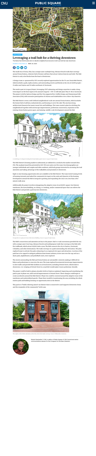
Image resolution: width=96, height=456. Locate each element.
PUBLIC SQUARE (48, 3)
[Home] (4, 2)
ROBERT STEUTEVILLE (20, 63)
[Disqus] (48, 375)
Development (17, 54)
